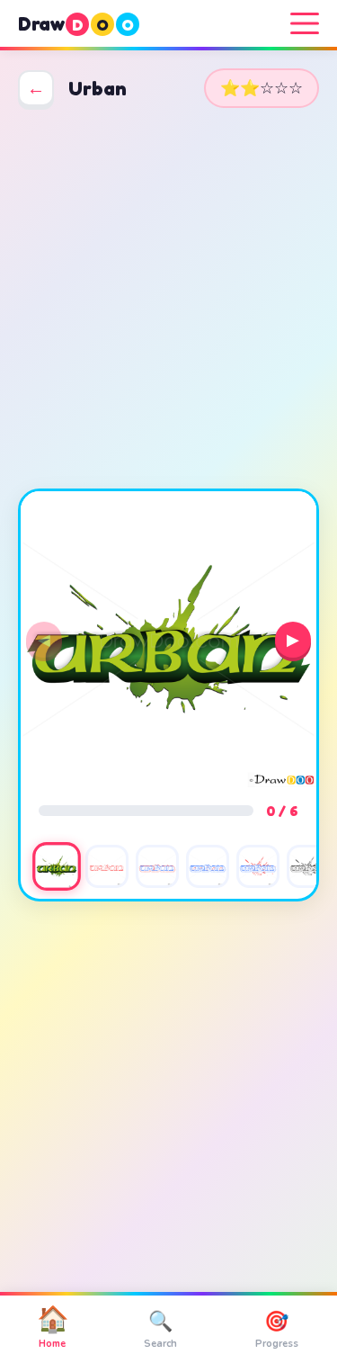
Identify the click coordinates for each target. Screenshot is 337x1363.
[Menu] (304, 23)
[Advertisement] (168, 298)
